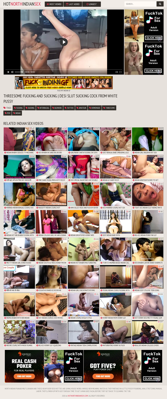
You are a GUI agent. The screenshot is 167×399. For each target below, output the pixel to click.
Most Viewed (55, 4)
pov (8, 113)
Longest (92, 4)
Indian (17, 113)
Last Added (73, 4)
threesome (110, 108)
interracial (44, 108)
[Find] (160, 4)
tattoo (70, 108)
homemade (95, 108)
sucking (31, 108)
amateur (82, 108)
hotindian (22, 4)
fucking (19, 108)
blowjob (58, 108)
